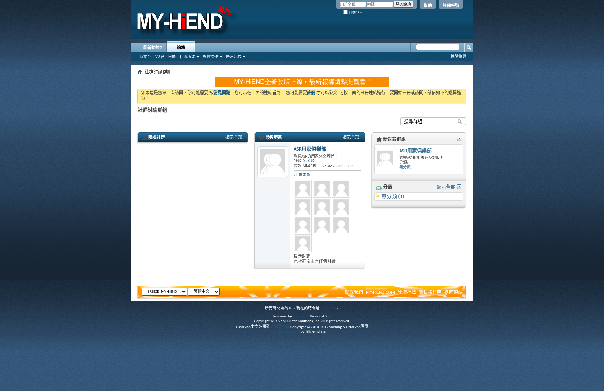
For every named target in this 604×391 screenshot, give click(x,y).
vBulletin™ (301, 317)
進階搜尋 (458, 56)
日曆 (172, 57)
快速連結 (233, 57)
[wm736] (341, 207)
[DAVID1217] (303, 243)
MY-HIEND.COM (380, 292)
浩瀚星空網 (280, 327)
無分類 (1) (392, 197)
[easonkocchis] (322, 207)
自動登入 (355, 12)
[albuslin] (303, 189)
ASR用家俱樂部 (310, 149)
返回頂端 (453, 292)
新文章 (145, 57)
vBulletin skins (289, 332)
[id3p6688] (322, 225)
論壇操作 (210, 57)
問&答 (159, 57)
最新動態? (152, 47)
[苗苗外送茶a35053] (341, 225)
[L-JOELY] (303, 207)
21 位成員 (302, 175)
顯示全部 (233, 138)
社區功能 (187, 57)
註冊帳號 (451, 5)
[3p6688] (303, 225)
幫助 (428, 5)
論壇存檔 (407, 292)
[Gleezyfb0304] (341, 189)
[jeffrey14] (322, 189)
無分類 (309, 161)
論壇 (181, 47)
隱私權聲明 (430, 292)
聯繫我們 (354, 292)
